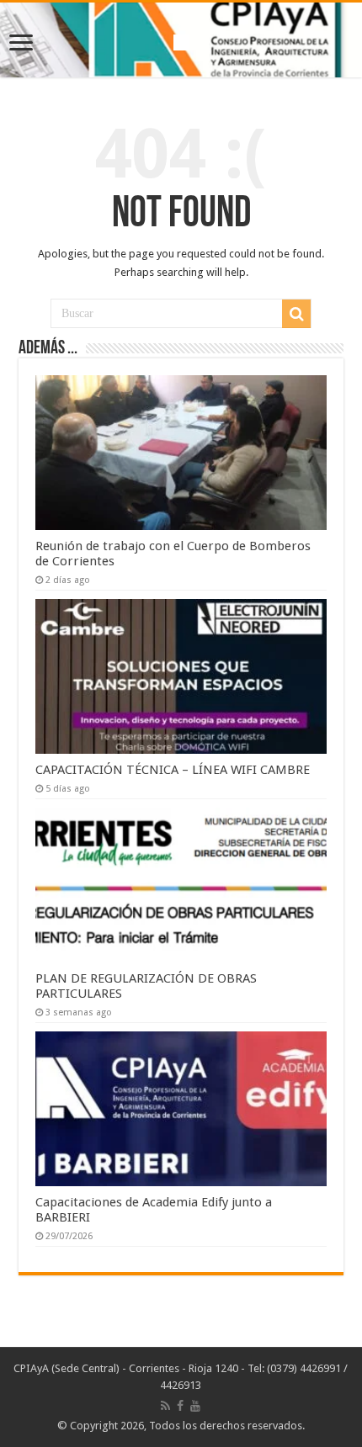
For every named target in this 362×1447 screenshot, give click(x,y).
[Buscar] (296, 313)
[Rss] (165, 1406)
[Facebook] (180, 1406)
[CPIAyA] (181, 39)
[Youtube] (195, 1406)
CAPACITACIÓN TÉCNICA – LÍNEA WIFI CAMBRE (172, 769)
